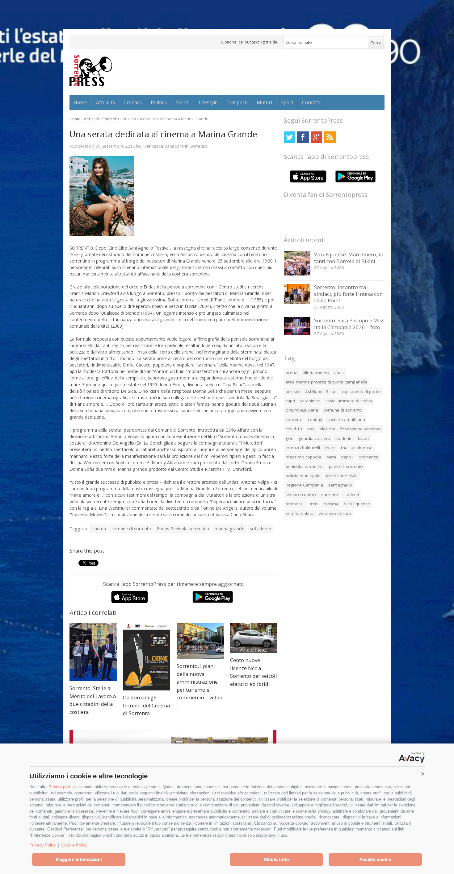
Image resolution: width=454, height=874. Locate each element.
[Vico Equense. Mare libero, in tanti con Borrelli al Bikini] (297, 274)
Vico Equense (357, 504)
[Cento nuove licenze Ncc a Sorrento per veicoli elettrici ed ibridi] (253, 638)
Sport (287, 102)
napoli (347, 457)
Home (80, 102)
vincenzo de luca (335, 513)
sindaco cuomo (301, 494)
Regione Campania (304, 485)
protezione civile (342, 475)
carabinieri (310, 401)
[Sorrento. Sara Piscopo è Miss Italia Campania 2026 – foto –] (297, 334)
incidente (344, 438)
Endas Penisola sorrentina (183, 529)
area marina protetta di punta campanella (326, 382)
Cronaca (133, 102)
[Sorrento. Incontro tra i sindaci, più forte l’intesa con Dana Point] (297, 302)
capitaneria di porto (361, 391)
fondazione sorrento (360, 429)
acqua (291, 372)
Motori (264, 102)
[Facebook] (303, 137)
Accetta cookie (375, 859)
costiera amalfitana (346, 419)
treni (314, 504)
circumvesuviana (302, 410)
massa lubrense (356, 447)
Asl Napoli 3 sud (321, 391)
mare (330, 447)
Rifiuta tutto (276, 859)
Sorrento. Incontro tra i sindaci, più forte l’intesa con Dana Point (348, 294)
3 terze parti (60, 787)
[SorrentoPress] (90, 70)
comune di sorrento (131, 529)
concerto (294, 419)
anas (339, 372)
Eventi (182, 102)
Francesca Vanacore (163, 146)
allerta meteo (316, 372)
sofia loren (260, 529)
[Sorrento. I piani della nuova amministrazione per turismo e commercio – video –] (200, 641)
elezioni (327, 429)
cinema (98, 529)
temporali (295, 504)
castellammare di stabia (349, 401)
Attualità (105, 102)
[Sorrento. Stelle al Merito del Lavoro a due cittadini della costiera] (93, 652)
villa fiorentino (299, 513)
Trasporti (237, 102)
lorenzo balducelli (303, 447)
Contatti (311, 102)
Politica (159, 102)
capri (290, 401)
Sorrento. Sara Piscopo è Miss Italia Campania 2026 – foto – (349, 324)
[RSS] (329, 137)
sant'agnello (340, 485)
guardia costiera (314, 438)
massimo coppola (303, 457)
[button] (423, 774)
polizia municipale (303, 475)
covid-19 (294, 429)
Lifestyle (208, 102)
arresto (293, 391)
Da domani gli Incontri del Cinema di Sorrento (146, 705)
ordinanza (368, 457)
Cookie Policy (74, 845)
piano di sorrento (346, 466)
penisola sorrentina (305, 466)
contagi (315, 419)
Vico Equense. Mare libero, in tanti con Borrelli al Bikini (348, 258)
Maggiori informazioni (79, 859)
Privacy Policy (42, 845)
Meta (331, 457)
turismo (331, 504)
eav (310, 429)
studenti (351, 494)
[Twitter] (289, 137)
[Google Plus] (316, 137)
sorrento (329, 494)
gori (289, 438)
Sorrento (110, 119)
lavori (363, 438)
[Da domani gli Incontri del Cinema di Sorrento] (146, 656)
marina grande (229, 529)
